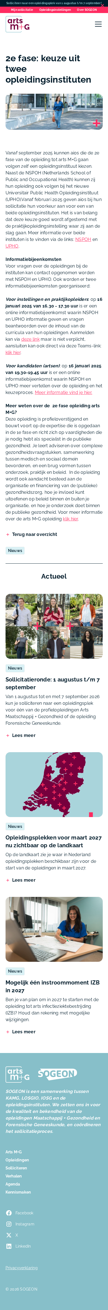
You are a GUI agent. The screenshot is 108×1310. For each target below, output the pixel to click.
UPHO (12, 246)
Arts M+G (14, 1152)
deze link (30, 339)
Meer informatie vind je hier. (63, 392)
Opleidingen (17, 1160)
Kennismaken (18, 1192)
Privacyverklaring (22, 1268)
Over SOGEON (87, 9)
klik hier (13, 352)
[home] (17, 24)
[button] (97, 24)
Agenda (13, 1184)
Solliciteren (16, 1168)
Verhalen (14, 1176)
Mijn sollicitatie (22, 9)
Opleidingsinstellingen (55, 9)
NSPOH (83, 239)
